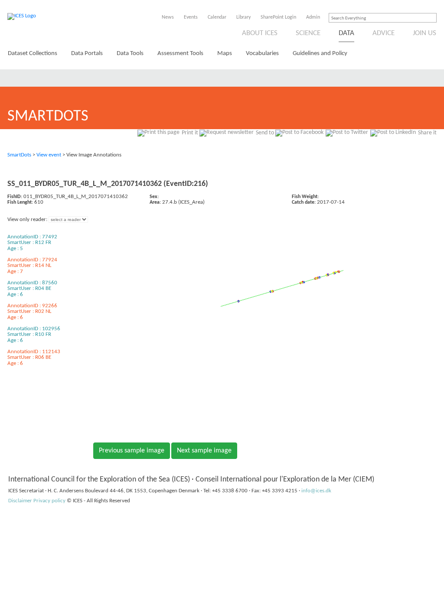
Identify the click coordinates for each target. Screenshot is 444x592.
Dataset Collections (32, 53)
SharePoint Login (278, 17)
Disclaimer (20, 501)
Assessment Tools (180, 53)
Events (191, 17)
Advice (383, 33)
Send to (265, 133)
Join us (424, 33)
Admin (313, 17)
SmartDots (19, 155)
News (168, 17)
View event (48, 155)
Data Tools (130, 53)
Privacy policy (49, 501)
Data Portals (87, 53)
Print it (190, 133)
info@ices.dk (316, 491)
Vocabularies (262, 53)
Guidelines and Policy (320, 53)
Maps (224, 53)
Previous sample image (131, 450)
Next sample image (204, 450)
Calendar (217, 17)
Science (308, 33)
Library (243, 17)
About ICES (260, 33)
